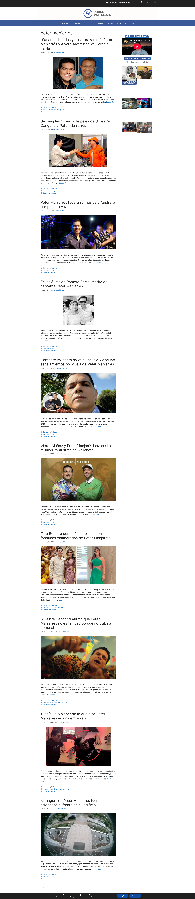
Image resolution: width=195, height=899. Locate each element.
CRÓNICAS (76, 23)
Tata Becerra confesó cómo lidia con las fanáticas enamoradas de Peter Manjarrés (75, 535)
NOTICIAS (64, 23)
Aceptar (122, 896)
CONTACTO (121, 23)
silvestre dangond (65, 191)
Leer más (110, 102)
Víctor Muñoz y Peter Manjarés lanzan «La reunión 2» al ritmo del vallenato (76, 448)
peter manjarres (58, 110)
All (127, 62)
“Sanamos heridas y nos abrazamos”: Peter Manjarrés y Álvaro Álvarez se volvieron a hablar (76, 44)
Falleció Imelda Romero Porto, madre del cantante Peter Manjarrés (74, 284)
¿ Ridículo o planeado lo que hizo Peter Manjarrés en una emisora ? (73, 716)
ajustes (107, 897)
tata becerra (58, 607)
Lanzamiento (53, 789)
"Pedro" (45, 789)
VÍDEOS (87, 23)
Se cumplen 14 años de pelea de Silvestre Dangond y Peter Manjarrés (75, 123)
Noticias (54, 107)
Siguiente (56, 887)
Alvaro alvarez (48, 110)
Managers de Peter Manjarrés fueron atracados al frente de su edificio (71, 802)
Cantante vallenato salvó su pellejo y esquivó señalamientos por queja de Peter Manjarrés (78, 362)
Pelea (45, 191)
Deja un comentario (49, 112)
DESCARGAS (98, 23)
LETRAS (110, 23)
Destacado (46, 107)
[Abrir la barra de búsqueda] (133, 23)
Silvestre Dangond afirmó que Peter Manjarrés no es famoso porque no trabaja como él (76, 623)
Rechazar (135, 896)
